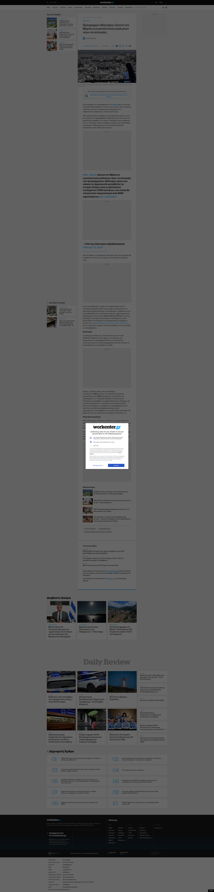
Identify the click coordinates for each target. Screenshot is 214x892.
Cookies (211, 890)
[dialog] (107, 446)
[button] (107, 445)
